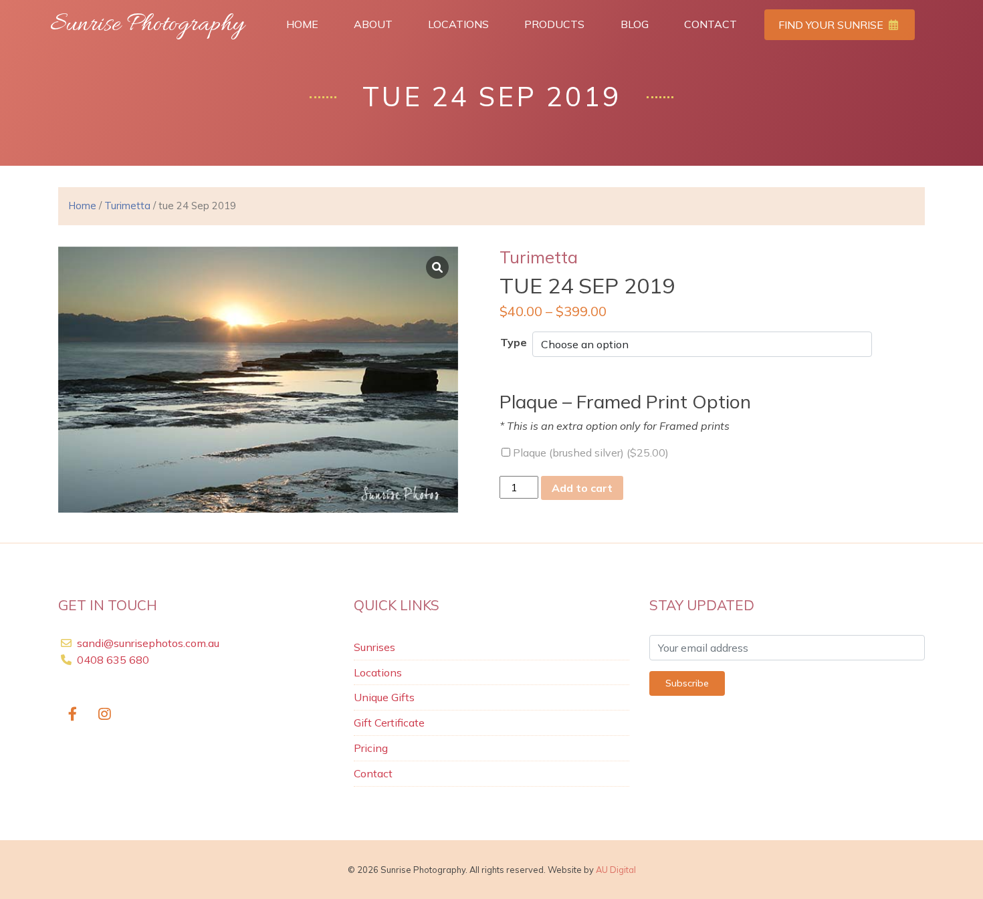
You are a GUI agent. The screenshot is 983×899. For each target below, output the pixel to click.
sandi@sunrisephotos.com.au (148, 643)
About (373, 24)
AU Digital (616, 869)
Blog (635, 24)
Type (513, 342)
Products (554, 24)
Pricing (371, 748)
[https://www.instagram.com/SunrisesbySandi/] (105, 714)
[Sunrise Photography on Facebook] (72, 714)
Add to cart (582, 488)
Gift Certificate (389, 722)
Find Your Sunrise (832, 24)
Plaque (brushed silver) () (589, 452)
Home (302, 24)
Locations (458, 24)
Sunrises (374, 647)
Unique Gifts (384, 697)
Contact (710, 24)
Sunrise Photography (147, 24)
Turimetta (127, 205)
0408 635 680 (111, 659)
